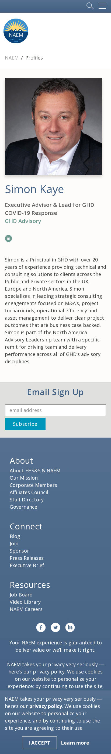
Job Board (21, 594)
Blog (15, 536)
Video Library (25, 602)
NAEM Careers (26, 609)
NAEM (12, 57)
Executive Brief (27, 565)
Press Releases (27, 558)
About (21, 460)
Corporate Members (33, 485)
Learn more (75, 742)
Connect (26, 526)
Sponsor (19, 550)
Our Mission (24, 477)
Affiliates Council (29, 492)
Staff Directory (27, 499)
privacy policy (49, 671)
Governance (23, 507)
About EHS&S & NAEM (35, 470)
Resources (30, 584)
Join (14, 543)
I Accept (39, 742)
